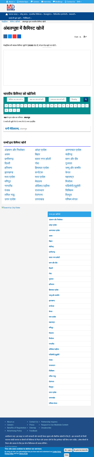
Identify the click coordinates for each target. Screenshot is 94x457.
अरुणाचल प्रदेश (54, 230)
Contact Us (71, 2)
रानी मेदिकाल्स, (16, 128)
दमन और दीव (53, 263)
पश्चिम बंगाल (53, 403)
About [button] (11, 2)
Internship (47, 2)
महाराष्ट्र (52, 322)
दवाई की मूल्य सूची (15, 18)
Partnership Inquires (49, 422)
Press (31, 425)
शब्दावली (72, 14)
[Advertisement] (45, 67)
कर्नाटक (51, 306)
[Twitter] (10, 36)
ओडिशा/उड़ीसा (54, 349)
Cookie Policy (57, 451)
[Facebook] (5, 36)
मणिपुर (51, 328)
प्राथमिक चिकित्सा (35, 14)
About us (10, 422)
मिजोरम (51, 338)
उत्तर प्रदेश (52, 392)
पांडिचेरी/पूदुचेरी (54, 354)
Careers (36, 2)
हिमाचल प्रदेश (53, 290)
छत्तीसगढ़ (52, 252)
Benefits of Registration (16, 428)
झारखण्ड (52, 301)
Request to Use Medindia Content (54, 425)
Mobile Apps (23, 2)
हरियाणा (51, 284)
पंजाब (51, 360)
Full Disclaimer (11, 447)
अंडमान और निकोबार (56, 220)
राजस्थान (52, 365)
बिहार (51, 241)
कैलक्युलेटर (47, 14)
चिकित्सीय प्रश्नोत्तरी (60, 14)
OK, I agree (68, 450)
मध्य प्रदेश (52, 317)
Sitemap (32, 428)
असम (50, 236)
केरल (50, 311)
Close (66, 455)
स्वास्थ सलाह (13, 14)
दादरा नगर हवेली (54, 257)
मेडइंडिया (5, 22)
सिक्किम (51, 371)
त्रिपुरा (51, 387)
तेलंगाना (51, 381)
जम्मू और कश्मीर (54, 295)
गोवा (50, 273)
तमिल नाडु (52, 376)
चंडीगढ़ (51, 246)
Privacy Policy (9, 453)
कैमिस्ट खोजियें (15, 22)
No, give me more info (81, 450)
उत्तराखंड (52, 398)
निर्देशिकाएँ (26, 18)
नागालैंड (51, 344)
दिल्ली (51, 268)
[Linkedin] (19, 36)
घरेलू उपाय (23, 14)
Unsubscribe (46, 428)
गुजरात (51, 279)
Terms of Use (23, 453)
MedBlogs (58, 2)
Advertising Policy (14, 431)
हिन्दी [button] (78, 2)
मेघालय (51, 333)
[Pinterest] (15, 36)
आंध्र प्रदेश (53, 225)
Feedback (33, 431)
